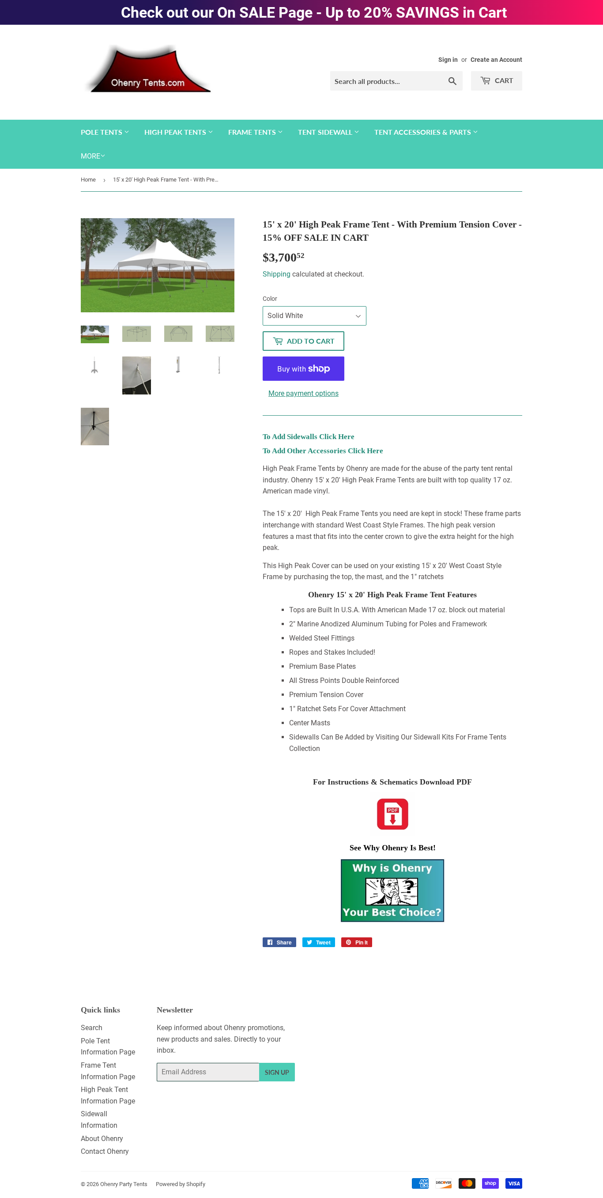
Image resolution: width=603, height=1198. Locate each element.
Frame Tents (253, 132)
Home (88, 179)
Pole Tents (102, 132)
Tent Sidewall (326, 132)
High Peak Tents (176, 132)
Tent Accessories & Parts (423, 132)
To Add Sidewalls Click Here (308, 436)
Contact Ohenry (105, 1151)
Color (270, 298)
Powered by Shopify (180, 1184)
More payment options (303, 393)
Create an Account (496, 59)
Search (91, 1028)
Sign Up (277, 1072)
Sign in (448, 59)
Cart (503, 80)
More (90, 156)
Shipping (276, 274)
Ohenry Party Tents (123, 1184)
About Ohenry (102, 1138)
